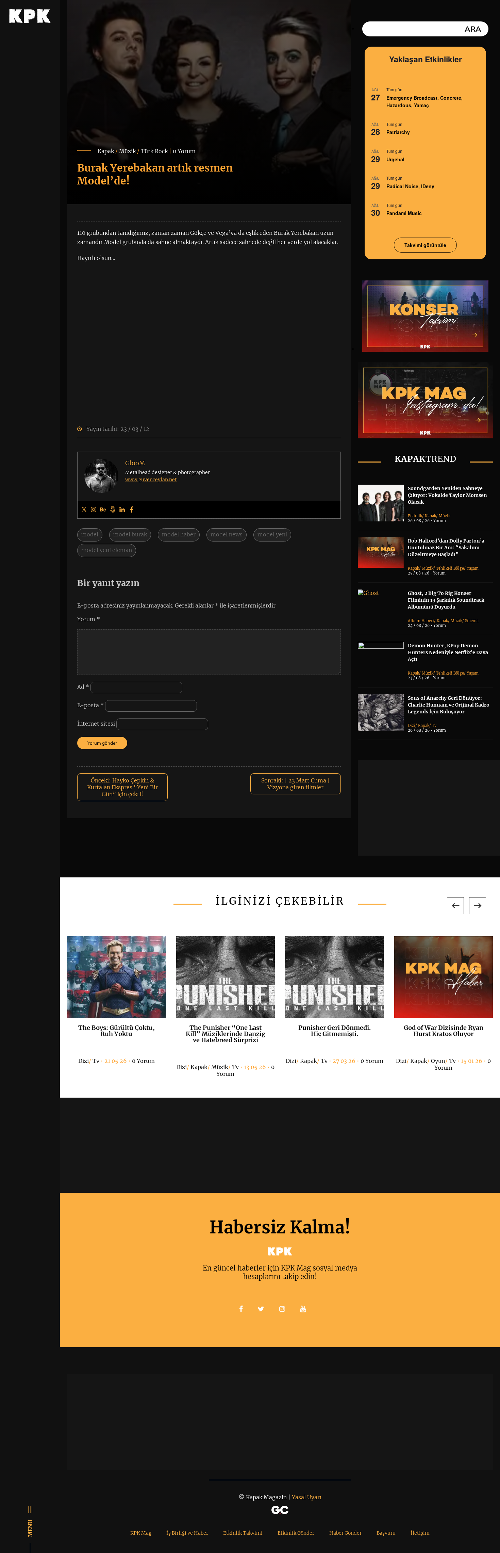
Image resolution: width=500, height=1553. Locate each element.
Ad (83, 686)
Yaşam (473, 568)
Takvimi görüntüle (425, 245)
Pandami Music (404, 213)
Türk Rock (154, 151)
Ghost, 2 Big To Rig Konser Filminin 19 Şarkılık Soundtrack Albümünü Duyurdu (446, 600)
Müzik (127, 151)
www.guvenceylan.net (151, 479)
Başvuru (386, 1533)
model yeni (272, 534)
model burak (130, 534)
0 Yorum (184, 151)
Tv (434, 725)
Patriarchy (398, 132)
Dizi (411, 725)
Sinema (472, 620)
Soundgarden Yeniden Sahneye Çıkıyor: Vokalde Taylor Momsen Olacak (447, 495)
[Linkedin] (122, 509)
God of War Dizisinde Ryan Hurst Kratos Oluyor (443, 1031)
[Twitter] (84, 509)
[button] (455, 905)
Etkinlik (415, 516)
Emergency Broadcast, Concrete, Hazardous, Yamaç (424, 101)
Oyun (438, 1060)
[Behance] (103, 509)
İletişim (420, 1533)
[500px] (113, 509)
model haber (179, 534)
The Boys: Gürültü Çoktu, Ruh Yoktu (116, 1031)
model (89, 534)
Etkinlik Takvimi (243, 1533)
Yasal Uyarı (306, 1497)
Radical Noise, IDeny (410, 186)
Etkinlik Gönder (296, 1533)
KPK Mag (140, 1533)
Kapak (106, 151)
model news (227, 534)
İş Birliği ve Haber (187, 1533)
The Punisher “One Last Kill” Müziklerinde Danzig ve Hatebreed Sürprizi (225, 1034)
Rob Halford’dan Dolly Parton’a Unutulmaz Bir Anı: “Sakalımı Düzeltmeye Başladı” (446, 547)
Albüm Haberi (421, 620)
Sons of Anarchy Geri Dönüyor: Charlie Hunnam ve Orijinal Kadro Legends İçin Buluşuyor (448, 705)
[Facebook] (132, 509)
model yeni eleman (106, 550)
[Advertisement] (429, 808)
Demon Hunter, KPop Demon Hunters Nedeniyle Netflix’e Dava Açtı (448, 652)
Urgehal (395, 159)
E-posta (90, 705)
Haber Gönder (345, 1533)
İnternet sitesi (96, 723)
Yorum (88, 619)
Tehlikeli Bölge (450, 568)
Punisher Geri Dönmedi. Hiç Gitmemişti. (334, 1031)
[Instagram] (93, 509)
